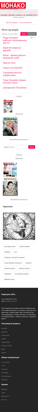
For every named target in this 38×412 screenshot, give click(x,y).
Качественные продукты (13, 263)
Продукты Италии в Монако (14, 257)
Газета (3, 393)
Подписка (4, 379)
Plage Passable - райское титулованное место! (15, 40)
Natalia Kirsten (24, 268)
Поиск (24, 34)
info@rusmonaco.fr (11, 301)
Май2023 (7, 252)
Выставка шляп (9, 246)
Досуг (3, 349)
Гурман (3, 339)
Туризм (3, 352)
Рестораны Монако (22, 274)
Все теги (4, 399)
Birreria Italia (9, 279)
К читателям (5, 362)
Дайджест (4, 389)
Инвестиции (5, 335)
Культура (4, 328)
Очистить (31, 34)
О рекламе (4, 372)
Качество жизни (6, 346)
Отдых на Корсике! (12, 67)
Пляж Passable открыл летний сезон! (14, 81)
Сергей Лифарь (24, 246)
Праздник (7, 274)
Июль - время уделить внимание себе (14, 56)
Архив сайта (5, 396)
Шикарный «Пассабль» (15, 89)
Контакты (4, 369)
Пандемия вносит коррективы (12, 74)
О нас (3, 366)
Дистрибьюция (6, 376)
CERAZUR (28, 263)
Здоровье (4, 332)
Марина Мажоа (9, 268)
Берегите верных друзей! (12, 49)
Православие (5, 342)
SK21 (15, 252)
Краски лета (9, 62)
